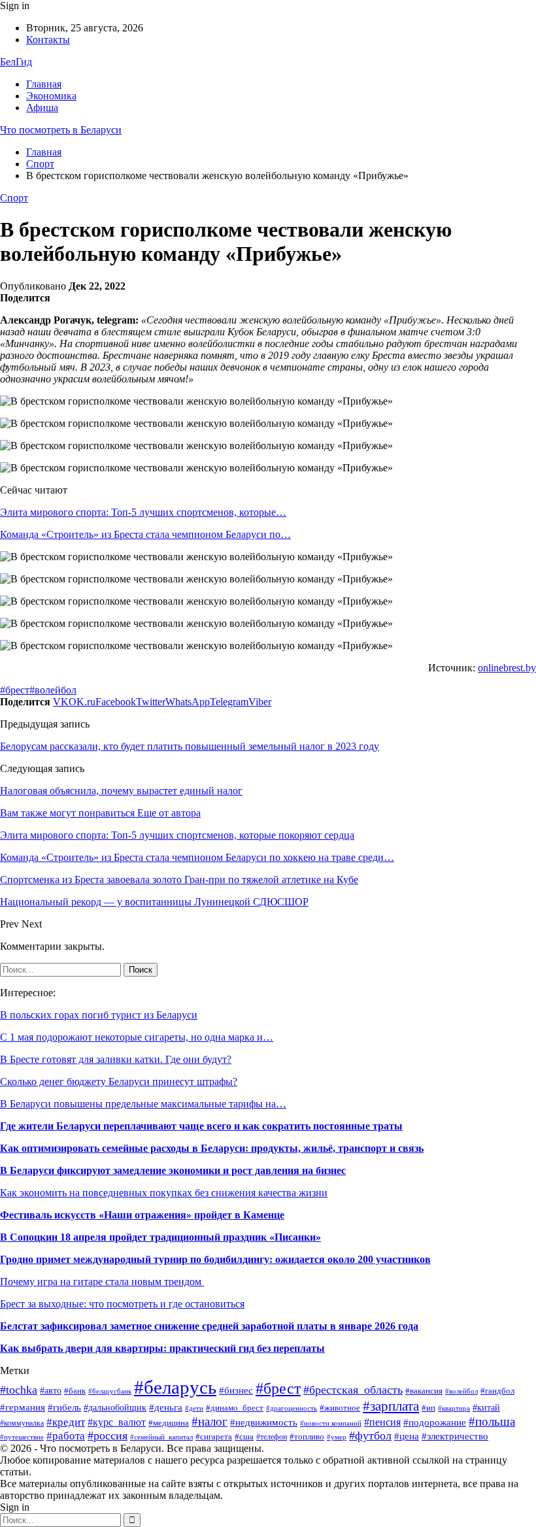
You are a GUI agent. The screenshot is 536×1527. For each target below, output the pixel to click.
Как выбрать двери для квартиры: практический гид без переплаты (162, 1348)
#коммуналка (22, 1423)
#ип (428, 1408)
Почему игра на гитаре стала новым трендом (102, 1281)
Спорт (14, 197)
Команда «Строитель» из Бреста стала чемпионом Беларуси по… (145, 534)
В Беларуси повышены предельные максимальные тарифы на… (143, 1103)
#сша (244, 1436)
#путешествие (22, 1437)
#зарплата (391, 1406)
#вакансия (424, 1391)
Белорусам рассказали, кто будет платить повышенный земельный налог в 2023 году (189, 746)
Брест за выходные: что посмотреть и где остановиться (122, 1303)
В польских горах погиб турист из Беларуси (98, 1014)
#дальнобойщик (115, 1408)
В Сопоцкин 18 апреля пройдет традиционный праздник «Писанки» (160, 1237)
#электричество (455, 1436)
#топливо (307, 1436)
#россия (107, 1435)
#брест (14, 690)
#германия (22, 1407)
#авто (50, 1391)
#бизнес (236, 1390)
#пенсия (382, 1422)
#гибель (64, 1407)
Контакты (48, 39)
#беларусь (175, 1387)
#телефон (271, 1436)
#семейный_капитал (161, 1437)
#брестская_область (353, 1389)
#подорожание (434, 1422)
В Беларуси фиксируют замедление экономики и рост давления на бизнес (173, 1170)
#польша (492, 1421)
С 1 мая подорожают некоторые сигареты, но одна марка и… (136, 1037)
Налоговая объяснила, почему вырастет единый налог (121, 790)
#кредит (65, 1422)
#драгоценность (291, 1408)
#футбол (370, 1435)
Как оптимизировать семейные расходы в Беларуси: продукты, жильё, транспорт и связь (212, 1148)
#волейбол (52, 690)
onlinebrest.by (507, 667)
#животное (340, 1408)
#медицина (168, 1423)
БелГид (16, 61)
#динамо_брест (234, 1408)
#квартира (454, 1408)
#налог (209, 1421)
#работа (65, 1436)
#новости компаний (330, 1423)
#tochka (18, 1389)
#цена (406, 1436)
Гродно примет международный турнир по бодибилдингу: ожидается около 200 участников (215, 1259)
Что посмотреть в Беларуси (61, 129)
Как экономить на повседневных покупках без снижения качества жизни (163, 1192)
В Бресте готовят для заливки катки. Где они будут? (115, 1059)
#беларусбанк (109, 1391)
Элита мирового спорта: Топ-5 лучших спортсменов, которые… (143, 512)
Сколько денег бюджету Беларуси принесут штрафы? (118, 1081)
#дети (194, 1408)
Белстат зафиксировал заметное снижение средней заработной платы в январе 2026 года (209, 1326)
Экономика (51, 95)
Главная (43, 84)
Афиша (42, 107)
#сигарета (213, 1436)
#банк (75, 1391)
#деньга (165, 1407)
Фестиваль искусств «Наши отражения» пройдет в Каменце (142, 1214)
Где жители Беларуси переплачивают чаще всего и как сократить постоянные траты (201, 1126)
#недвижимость (263, 1422)
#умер (336, 1437)
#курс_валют (117, 1422)
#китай (486, 1408)
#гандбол (497, 1391)
